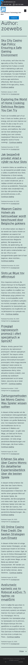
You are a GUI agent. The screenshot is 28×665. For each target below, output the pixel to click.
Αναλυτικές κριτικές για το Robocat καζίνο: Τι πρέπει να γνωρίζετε (13, 592)
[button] (25, 10)
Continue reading (7, 87)
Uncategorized (15, 94)
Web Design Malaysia (12, 661)
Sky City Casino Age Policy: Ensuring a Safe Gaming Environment (11, 48)
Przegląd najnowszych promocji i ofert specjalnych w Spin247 (11, 334)
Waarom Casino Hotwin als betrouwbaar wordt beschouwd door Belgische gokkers (13, 216)
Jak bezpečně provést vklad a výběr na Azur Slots (14, 158)
